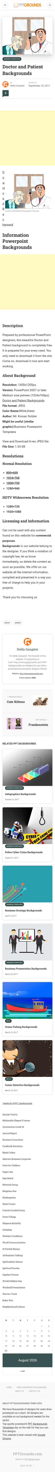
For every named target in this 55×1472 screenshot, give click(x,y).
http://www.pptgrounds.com (31, 674)
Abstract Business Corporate (16, 1159)
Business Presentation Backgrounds (26, 968)
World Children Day (12, 1281)
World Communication (14, 1242)
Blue (8, 1021)
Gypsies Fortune (10, 1274)
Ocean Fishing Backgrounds (21, 1026)
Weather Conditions (12, 1236)
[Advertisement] (27, 138)
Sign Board (7, 1178)
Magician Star (9, 1191)
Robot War (7, 1300)
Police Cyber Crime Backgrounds (24, 852)
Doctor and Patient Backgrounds (23, 400)
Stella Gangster (17, 85)
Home (9, 1387)
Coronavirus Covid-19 (13, 1126)
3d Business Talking (12, 1255)
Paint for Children (11, 1165)
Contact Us (34, 1391)
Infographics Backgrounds (20, 794)
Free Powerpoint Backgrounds (32, 1387)
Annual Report (9, 1133)
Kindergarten (9, 1197)
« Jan (22, 1371)
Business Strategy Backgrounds (23, 910)
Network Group (10, 1184)
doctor (7, 623)
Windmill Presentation (13, 1287)
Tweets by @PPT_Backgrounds (17, 1103)
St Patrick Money (11, 1248)
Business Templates (12, 59)
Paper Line (7, 1171)
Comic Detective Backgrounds (22, 1085)
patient (18, 623)
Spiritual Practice (11, 1268)
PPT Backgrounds (32, 1459)
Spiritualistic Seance (12, 1261)
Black (9, 1079)
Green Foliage (9, 1216)
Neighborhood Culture (13, 1306)
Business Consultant (12, 1139)
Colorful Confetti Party (13, 1210)
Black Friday (8, 1152)
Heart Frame (8, 1203)
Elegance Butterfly (11, 1223)
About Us (19, 1391)
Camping (7, 1229)
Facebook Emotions (12, 1146)
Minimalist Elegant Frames (16, 1120)
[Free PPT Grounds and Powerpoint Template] (27, 5)
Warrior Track (9, 1293)
